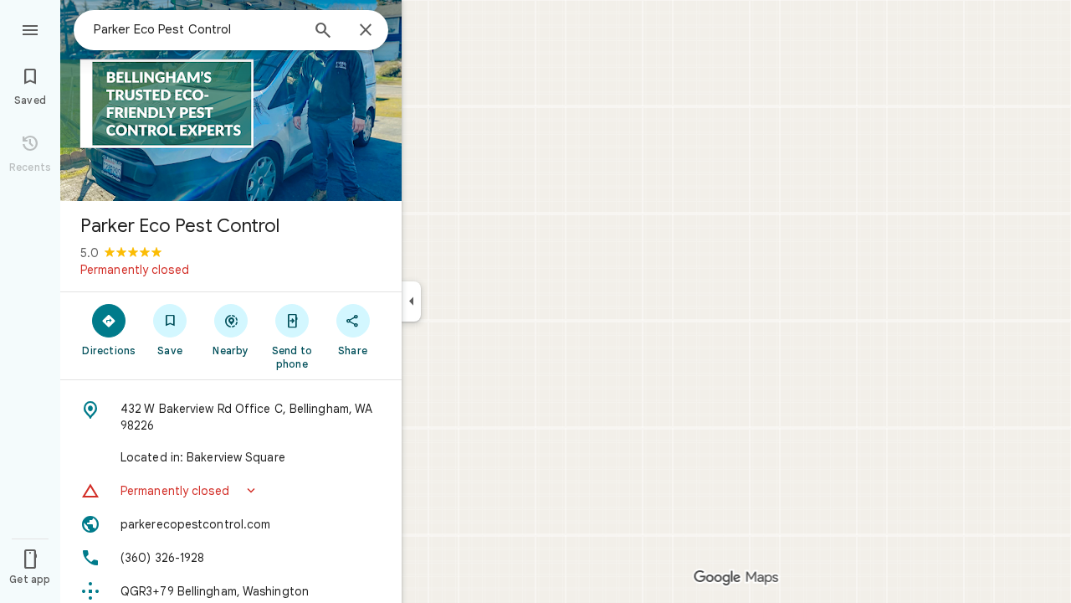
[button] (231, 491)
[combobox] (197, 29)
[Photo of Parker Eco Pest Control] (231, 100)
